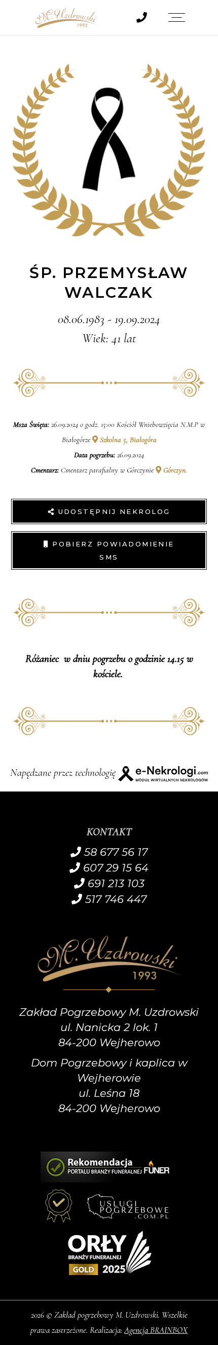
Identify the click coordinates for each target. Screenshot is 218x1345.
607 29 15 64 (114, 867)
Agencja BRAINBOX (156, 1330)
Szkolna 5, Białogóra (127, 439)
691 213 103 (114, 883)
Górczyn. (174, 469)
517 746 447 (114, 899)
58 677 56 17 (114, 852)
